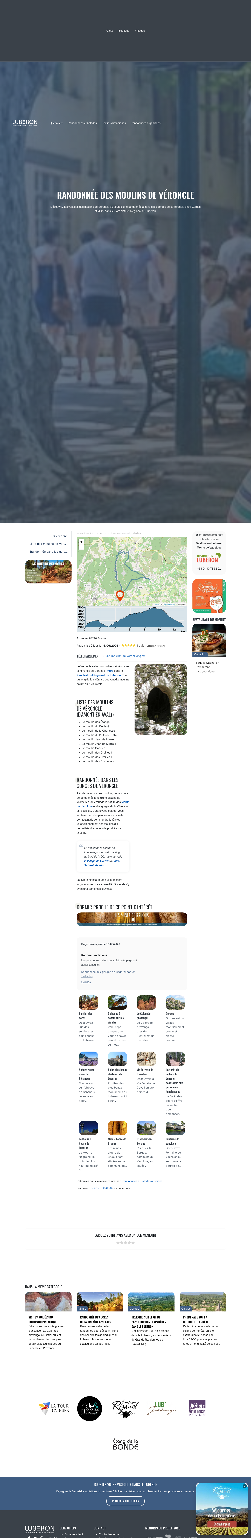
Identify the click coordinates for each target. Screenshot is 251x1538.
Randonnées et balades (82, 123)
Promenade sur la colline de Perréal (195, 1319)
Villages (140, 30)
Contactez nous (109, 1534)
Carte (109, 30)
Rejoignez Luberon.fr (125, 1501)
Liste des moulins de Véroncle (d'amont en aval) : (48, 544)
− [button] (81, 547)
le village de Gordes (97, 861)
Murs (110, 670)
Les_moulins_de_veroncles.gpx (125, 656)
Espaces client (74, 1534)
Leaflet (156, 604)
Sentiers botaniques (114, 123)
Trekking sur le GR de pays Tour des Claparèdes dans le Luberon (148, 1322)
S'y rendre (60, 536)
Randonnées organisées (146, 123)
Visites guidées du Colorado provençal (43, 1319)
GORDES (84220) (101, 1188)
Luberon (100, 533)
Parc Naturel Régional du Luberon (99, 675)
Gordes (86, 982)
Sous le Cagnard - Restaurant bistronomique (207, 667)
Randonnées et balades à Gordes (142, 1181)
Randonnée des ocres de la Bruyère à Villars (95, 1319)
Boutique (123, 30)
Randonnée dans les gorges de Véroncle (48, 552)
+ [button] (81, 542)
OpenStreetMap (169, 604)
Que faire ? (56, 123)
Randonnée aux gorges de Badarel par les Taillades (108, 974)
